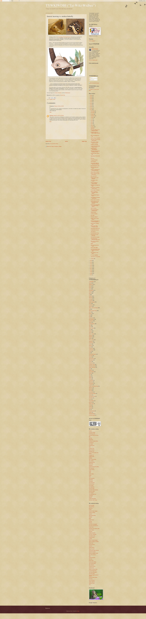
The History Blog (92, 573)
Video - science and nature (93, 307)
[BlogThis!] (52, 97)
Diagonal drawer (93, 212)
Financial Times (91, 448)
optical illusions (91, 358)
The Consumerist (92, 482)
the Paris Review (92, 580)
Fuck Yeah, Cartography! (93, 524)
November (93, 112)
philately (90, 373)
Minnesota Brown (92, 544)
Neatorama (91, 381)
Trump (90, 351)
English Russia (91, 519)
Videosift (90, 497)
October (92, 114)
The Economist (91, 484)
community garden (92, 415)
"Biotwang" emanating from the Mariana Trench (95, 151)
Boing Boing (91, 439)
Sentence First (91, 567)
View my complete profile (93, 60)
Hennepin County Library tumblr (94, 528)
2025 (91, 97)
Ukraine (90, 377)
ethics (90, 312)
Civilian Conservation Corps (93, 386)
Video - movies (91, 333)
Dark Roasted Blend (92, 515)
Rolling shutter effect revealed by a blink (94, 226)
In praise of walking (94, 213)
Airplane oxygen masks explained (95, 178)
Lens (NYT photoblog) (92, 534)
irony (90, 368)
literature (90, 313)
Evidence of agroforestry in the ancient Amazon (95, 170)
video (90, 288)
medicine (90, 296)
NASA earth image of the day (94, 550)
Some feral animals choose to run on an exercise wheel (95, 250)
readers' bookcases (92, 367)
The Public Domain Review (93, 489)
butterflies (51, 99)
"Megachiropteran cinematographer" (94, 149)
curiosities (90, 300)
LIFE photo (91, 397)
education (90, 335)
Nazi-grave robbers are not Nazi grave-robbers (95, 130)
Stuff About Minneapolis (93, 572)
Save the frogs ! (93, 161)
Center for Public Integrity (93, 511)
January (92, 258)
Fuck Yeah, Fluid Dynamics (93, 525)
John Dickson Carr (92, 396)
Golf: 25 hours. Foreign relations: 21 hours (94, 142)
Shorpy (90, 475)
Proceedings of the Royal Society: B (64, 36)
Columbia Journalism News (93, 441)
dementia (90, 389)
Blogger (78, 611)
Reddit (90, 471)
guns (90, 374)
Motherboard (67, 92)
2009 (91, 271)
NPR (90, 556)
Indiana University (58, 92)
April (92, 123)
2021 (91, 103)
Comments (92, 79)
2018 (91, 108)
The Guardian (91, 485)
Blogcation (92, 128)
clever (90, 303)
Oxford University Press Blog (94, 466)
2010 (91, 270)
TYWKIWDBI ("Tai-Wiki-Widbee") (71, 5)
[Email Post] (49, 97)
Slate (90, 476)
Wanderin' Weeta (92, 583)
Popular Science (91, 469)
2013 (91, 265)
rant (89, 316)
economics (91, 304)
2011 (91, 268)
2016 (91, 260)
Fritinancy (90, 522)
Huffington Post (91, 451)
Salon (90, 472)
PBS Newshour (91, 468)
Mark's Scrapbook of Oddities (94, 541)
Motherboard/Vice (92, 462)
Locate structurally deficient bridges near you (95, 146)
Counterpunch (91, 442)
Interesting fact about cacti (95, 228)
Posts (91, 77)
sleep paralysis (91, 400)
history (90, 287)
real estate (90, 355)
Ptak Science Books (92, 563)
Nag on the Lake (91, 548)
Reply (50, 112)
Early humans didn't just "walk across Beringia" (95, 163)
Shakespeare (91, 383)
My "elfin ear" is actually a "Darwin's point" (95, 188)
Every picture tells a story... (95, 165)
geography (90, 341)
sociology (90, 299)
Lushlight (90, 538)
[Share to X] (53, 97)
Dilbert (90, 518)
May (92, 122)
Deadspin (90, 516)
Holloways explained (94, 216)
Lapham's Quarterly (92, 532)
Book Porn (90, 508)
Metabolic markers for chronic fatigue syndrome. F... (95, 133)
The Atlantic (91, 481)
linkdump (90, 345)
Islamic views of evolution (95, 199)
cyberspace (91, 320)
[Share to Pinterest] (55, 97)
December (93, 111)
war (89, 309)
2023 (91, 100)
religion (90, 322)
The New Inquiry (91, 488)
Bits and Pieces (91, 506)
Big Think (90, 438)
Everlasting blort (91, 445)
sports (90, 326)
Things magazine (92, 581)
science (90, 291)
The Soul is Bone (92, 491)
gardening (90, 402)
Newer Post (48, 141)
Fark (89, 446)
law (89, 352)
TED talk (90, 390)
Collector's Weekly (92, 512)
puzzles (90, 361)
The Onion (90, 578)
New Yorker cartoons (92, 554)
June (92, 120)
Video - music (91, 328)
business (90, 306)
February (92, 126)
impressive (91, 284)
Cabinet (90, 509)
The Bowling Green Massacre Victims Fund (95, 239)
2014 (91, 263)
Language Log (91, 455)
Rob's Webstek (91, 564)
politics (90, 293)
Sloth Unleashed (91, 478)
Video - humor (91, 339)
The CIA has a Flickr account (94, 180)
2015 (91, 262)
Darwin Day (63, 95)
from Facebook (91, 371)
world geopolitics (91, 323)
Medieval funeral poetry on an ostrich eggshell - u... (95, 221)
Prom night (92, 215)
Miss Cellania (91, 460)
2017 (91, 109)
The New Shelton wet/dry (93, 577)
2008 (91, 273)
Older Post (84, 141)
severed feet (91, 380)
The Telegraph (91, 492)
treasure (90, 357)
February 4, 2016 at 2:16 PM (59, 106)
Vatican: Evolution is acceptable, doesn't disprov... (94, 192)
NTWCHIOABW (91, 413)
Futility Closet (91, 527)
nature (54, 99)
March (92, 125)
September (93, 115)
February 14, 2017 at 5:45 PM (59, 115)
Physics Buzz (91, 560)
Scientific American (92, 566)
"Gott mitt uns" (93, 231)
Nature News (91, 463)
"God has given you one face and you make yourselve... (95, 202)
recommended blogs (92, 393)
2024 (91, 98)
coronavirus (91, 348)
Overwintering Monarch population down (94, 210)
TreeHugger (91, 495)
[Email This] (51, 97)
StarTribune (91, 479)
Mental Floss (91, 543)
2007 (91, 274)
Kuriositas (90, 531)
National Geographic (92, 551)
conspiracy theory (92, 364)
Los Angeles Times (92, 535)
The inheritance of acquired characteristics (95, 198)
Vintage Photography (92, 498)
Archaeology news (92, 433)
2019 (91, 106)
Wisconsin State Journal (93, 500)
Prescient (92, 158)
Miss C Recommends (92, 459)
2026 (91, 95)
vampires (90, 412)
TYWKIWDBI (91, 281)
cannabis (90, 406)
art (89, 294)
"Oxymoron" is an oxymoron (95, 256)
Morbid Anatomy (91, 547)
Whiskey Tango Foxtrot (93, 310)
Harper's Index (91, 403)
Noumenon (51, 115)
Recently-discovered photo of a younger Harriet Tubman (95, 205)
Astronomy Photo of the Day (93, 435)
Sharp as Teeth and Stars (93, 569)
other (90, 325)
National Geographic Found (93, 553)
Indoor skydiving (93, 208)
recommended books (92, 354)
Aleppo (92, 243)
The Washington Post (92, 494)
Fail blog (90, 521)
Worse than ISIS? (94, 176)
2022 (91, 101)
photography (91, 290)
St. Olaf (90, 405)
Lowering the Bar (92, 537)
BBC (90, 436)
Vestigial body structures (95, 229)
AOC (90, 409)
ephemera (90, 297)
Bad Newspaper (91, 505)
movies (90, 344)
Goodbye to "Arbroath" (94, 144)
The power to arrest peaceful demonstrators (95, 140)
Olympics (90, 370)
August (92, 117)
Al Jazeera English (92, 432)
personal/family (91, 319)
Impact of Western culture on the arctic (95, 174)
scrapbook (90, 384)
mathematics (91, 349)
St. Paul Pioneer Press (93, 570)
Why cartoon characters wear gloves (95, 241)
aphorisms (90, 387)
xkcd (90, 584)
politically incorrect (92, 365)
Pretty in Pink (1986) (94, 247)
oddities (90, 338)
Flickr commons (91, 449)
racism (90, 399)
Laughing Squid (91, 456)
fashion (90, 332)
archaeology (91, 342)
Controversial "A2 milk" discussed (94, 235)
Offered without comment (95, 172)
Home (66, 141)
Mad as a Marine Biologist (93, 540)
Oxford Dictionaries (92, 557)
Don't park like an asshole (95, 237)
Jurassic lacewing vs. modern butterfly (94, 183)
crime (90, 329)
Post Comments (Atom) (54, 143)
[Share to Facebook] (54, 97)
